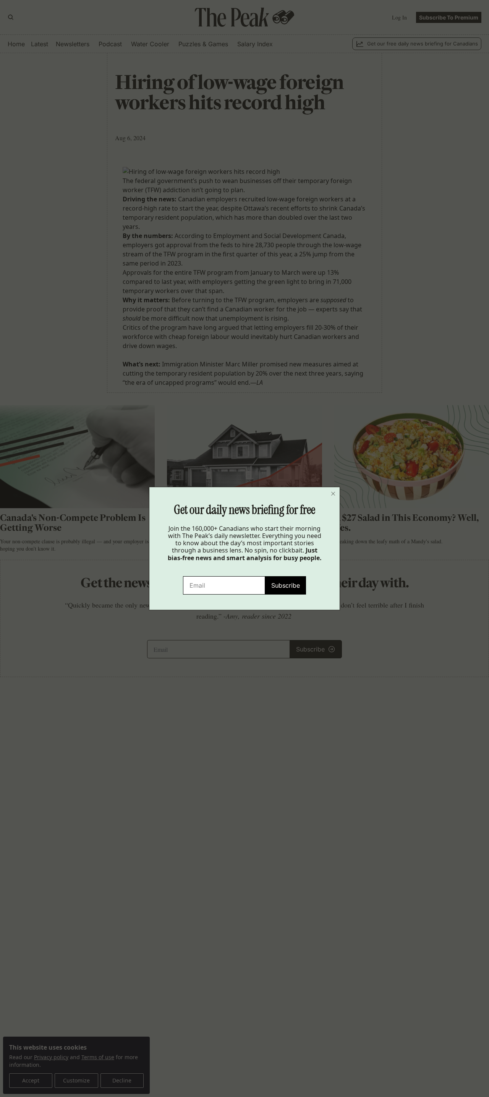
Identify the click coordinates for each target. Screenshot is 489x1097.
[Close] (333, 494)
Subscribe (285, 585)
